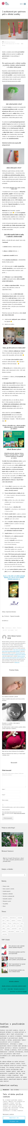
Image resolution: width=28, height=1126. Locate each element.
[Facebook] (10, 638)
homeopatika (20, 917)
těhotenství (4, 931)
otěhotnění (4, 923)
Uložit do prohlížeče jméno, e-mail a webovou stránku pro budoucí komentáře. (13, 808)
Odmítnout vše (14, 1117)
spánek (20, 928)
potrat (3, 925)
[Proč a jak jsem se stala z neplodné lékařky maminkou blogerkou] (5, 946)
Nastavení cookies (8, 1114)
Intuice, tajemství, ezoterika (8, 888)
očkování (9, 923)
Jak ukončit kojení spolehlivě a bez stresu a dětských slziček (17, 970)
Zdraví (4, 906)
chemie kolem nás (8, 627)
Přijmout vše (14, 1121)
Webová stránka (5, 800)
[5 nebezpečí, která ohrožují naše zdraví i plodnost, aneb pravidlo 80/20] (5, 958)
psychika (7, 925)
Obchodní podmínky (14, 981)
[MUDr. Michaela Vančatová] (5, 4)
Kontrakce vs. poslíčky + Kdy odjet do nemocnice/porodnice (11, 723)
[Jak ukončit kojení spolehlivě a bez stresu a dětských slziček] (5, 971)
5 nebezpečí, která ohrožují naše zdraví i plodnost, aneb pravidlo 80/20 (17, 958)
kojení (3, 920)
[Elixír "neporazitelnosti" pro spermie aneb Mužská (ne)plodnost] (5, 965)
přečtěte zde (17, 662)
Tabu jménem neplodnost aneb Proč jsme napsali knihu (17, 952)
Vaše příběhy (5, 903)
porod (22, 923)
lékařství (14, 627)
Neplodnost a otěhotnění (8, 893)
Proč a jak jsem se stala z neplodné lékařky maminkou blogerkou (16, 946)
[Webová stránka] (8, 638)
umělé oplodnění (11, 931)
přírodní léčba (14, 928)
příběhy (3, 928)
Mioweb (25, 991)
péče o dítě (5, 630)
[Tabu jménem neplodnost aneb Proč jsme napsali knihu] (5, 952)
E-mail (3, 794)
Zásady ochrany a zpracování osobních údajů (14, 986)
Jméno (3, 789)
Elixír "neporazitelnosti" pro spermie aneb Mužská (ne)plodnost (17, 964)
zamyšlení (17, 931)
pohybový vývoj (16, 923)
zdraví (16, 630)
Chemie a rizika (6, 886)
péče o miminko (11, 630)
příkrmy (8, 928)
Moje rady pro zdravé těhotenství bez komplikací (13, 751)
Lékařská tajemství (6, 891)
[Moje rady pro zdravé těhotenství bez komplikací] (14, 740)
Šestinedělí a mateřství (7, 898)
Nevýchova (19, 627)
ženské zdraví (4, 934)
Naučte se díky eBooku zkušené (14, 577)
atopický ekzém (5, 917)
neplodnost (13, 920)
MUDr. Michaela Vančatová (9, 42)
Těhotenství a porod (7, 901)
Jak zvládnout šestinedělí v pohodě (10, 696)
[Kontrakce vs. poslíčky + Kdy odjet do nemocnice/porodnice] (14, 712)
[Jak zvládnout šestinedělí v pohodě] (14, 686)
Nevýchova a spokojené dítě (8, 896)
